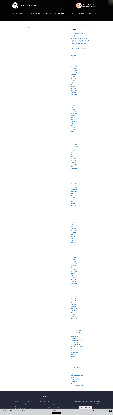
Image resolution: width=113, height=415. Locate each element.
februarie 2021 (74, 183)
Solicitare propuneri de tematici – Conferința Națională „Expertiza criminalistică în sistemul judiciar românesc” (80, 34)
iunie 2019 (73, 222)
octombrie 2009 (74, 310)
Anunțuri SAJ (73, 326)
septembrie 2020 (74, 193)
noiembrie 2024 (74, 96)
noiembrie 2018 (74, 236)
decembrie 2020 (74, 187)
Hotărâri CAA (73, 362)
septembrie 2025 (74, 76)
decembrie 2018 (74, 234)
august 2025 (73, 78)
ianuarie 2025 (73, 92)
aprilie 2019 (73, 226)
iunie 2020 (73, 199)
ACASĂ (13, 13)
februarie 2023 (74, 137)
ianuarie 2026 (73, 68)
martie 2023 (73, 135)
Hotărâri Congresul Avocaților (77, 364)
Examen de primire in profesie (77, 346)
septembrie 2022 (74, 146)
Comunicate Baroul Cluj (76, 330)
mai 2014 (72, 267)
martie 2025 (73, 88)
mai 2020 (72, 201)
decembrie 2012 (74, 283)
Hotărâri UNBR (74, 365)
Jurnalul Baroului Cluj (75, 367)
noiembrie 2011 (74, 294)
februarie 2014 (74, 271)
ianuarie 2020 (73, 209)
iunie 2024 (73, 105)
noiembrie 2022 (74, 142)
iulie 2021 (73, 174)
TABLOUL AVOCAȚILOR (28, 13)
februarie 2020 (74, 207)
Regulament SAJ (74, 381)
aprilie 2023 (73, 133)
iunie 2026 (73, 59)
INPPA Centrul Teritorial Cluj (52, 407)
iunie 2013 (73, 277)
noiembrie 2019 (74, 213)
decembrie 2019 (74, 211)
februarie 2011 (74, 298)
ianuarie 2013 (73, 281)
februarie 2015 (74, 265)
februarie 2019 (74, 230)
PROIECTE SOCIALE (71, 13)
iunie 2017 (73, 259)
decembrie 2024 (74, 94)
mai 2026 (72, 61)
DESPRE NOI (19, 13)
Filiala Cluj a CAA (50, 404)
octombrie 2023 (74, 121)
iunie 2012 (73, 289)
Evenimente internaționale (76, 340)
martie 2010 (73, 304)
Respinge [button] (54, 413)
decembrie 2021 (74, 164)
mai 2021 (72, 177)
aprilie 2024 (73, 109)
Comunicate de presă (75, 332)
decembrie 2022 (74, 140)
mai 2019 (72, 224)
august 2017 (73, 257)
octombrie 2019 (74, 214)
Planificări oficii (74, 371)
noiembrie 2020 (74, 189)
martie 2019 (73, 228)
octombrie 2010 (74, 300)
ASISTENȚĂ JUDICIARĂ (51, 13)
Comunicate (73, 328)
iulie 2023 (73, 127)
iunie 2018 (73, 246)
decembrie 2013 (74, 273)
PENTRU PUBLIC (61, 13)
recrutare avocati (74, 377)
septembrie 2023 (74, 123)
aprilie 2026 (73, 63)
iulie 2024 (73, 103)
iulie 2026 (73, 57)
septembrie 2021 (74, 170)
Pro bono (72, 373)
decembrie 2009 (74, 308)
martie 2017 (73, 261)
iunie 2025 (73, 82)
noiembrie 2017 (74, 255)
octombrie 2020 (74, 191)
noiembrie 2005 (74, 318)
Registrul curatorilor (75, 379)
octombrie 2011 (74, 296)
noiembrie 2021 (74, 166)
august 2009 (73, 312)
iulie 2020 (73, 197)
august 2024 (73, 102)
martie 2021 (73, 181)
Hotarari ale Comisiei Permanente (78, 358)
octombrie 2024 (74, 98)
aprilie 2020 (73, 203)
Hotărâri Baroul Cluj (75, 360)
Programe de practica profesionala (78, 375)
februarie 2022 (74, 160)
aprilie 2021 (73, 179)
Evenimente (73, 338)
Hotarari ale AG (74, 356)
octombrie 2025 (74, 74)
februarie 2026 (74, 66)
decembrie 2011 (74, 292)
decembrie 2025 (74, 70)
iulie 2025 (73, 80)
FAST (72, 350)
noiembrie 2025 (74, 72)
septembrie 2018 (74, 240)
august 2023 (73, 125)
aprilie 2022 (73, 156)
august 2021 (73, 172)
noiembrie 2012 (74, 285)
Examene (73, 348)
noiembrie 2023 (74, 119)
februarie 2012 (74, 291)
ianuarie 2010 (73, 306)
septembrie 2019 (74, 216)
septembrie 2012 (74, 287)
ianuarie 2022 (73, 162)
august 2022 (73, 148)
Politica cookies (104, 410)
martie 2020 (73, 205)
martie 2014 (73, 269)
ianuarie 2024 (73, 115)
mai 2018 (72, 248)
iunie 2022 (73, 152)
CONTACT (90, 13)
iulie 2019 (73, 220)
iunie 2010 (73, 302)
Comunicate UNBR (75, 336)
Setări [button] (59, 413)
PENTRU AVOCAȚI (40, 13)
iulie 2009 (73, 314)
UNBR (47, 401)
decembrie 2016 (74, 263)
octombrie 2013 (74, 275)
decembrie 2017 (74, 253)
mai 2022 (72, 154)
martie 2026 (73, 64)
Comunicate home (74, 334)
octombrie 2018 (74, 238)
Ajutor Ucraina (74, 325)
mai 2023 (72, 131)
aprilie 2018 (73, 250)
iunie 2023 (73, 129)
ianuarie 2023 (73, 139)
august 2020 (73, 195)
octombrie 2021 (74, 168)
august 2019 (73, 218)
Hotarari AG (73, 354)
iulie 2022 (73, 150)
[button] (22, 13)
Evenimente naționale (75, 344)
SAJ (71, 383)
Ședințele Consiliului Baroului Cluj (78, 385)
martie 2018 (73, 252)
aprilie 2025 (73, 86)
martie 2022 (73, 158)
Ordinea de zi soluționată (76, 369)
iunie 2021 (73, 176)
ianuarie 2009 (73, 316)
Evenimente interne (75, 342)
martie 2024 (73, 111)
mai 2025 (72, 84)
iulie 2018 (73, 244)
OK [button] (110, 410)
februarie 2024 (74, 113)
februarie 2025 (74, 90)
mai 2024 (72, 107)
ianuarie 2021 (73, 185)
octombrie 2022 (74, 144)
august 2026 (73, 55)
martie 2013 (73, 279)
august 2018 (73, 242)
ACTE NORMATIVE (81, 13)
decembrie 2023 (74, 117)
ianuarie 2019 (73, 232)
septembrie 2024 (74, 100)
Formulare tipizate (74, 352)
